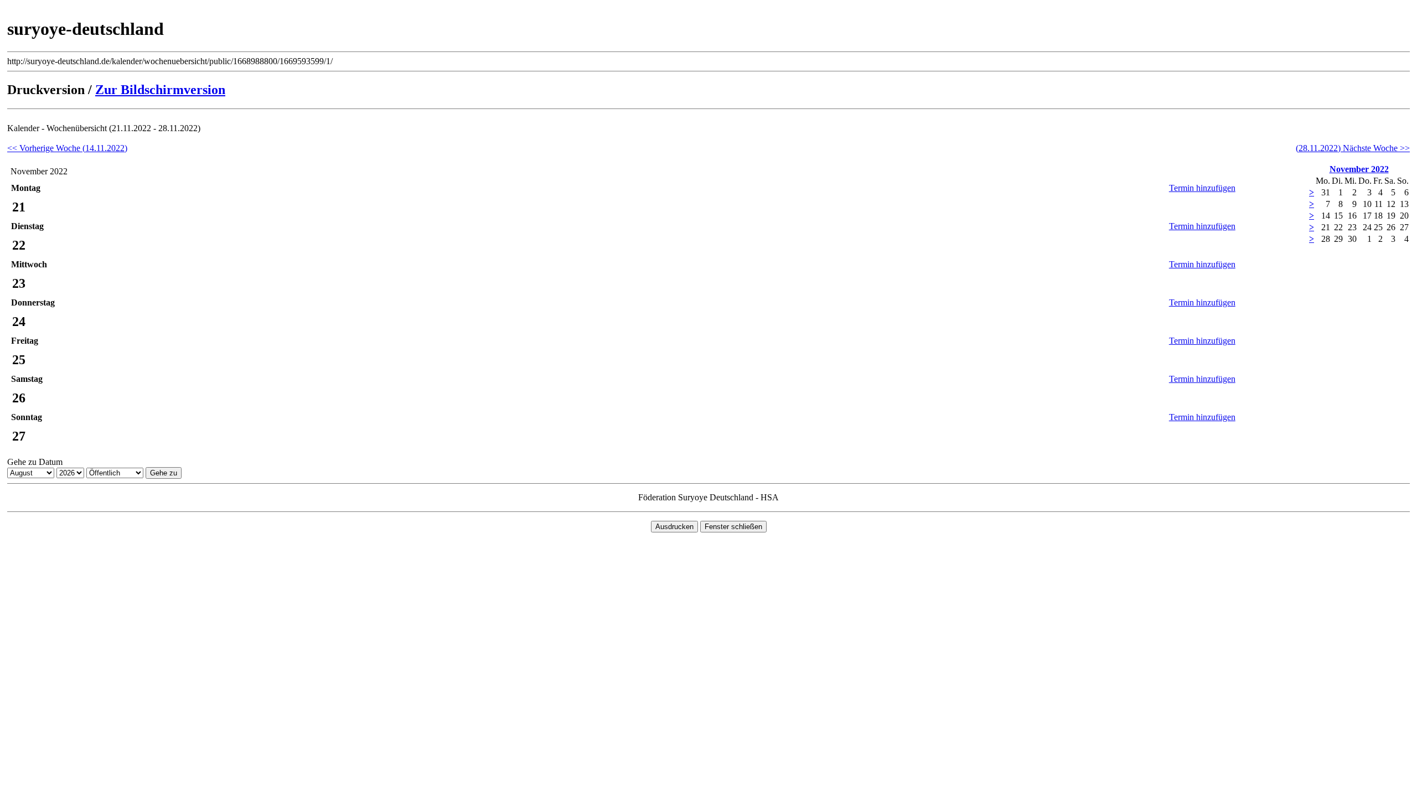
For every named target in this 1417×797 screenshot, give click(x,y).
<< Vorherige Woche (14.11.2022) (67, 148)
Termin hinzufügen (1202, 188)
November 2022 (1359, 169)
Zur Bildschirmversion (160, 89)
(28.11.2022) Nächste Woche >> (1353, 148)
